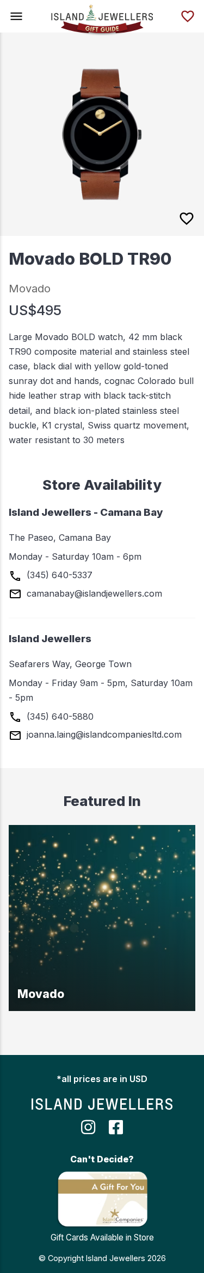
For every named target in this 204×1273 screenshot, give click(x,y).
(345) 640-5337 (58, 575)
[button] (16, 16)
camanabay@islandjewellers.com (93, 593)
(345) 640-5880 (59, 716)
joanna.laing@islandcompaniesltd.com (103, 734)
